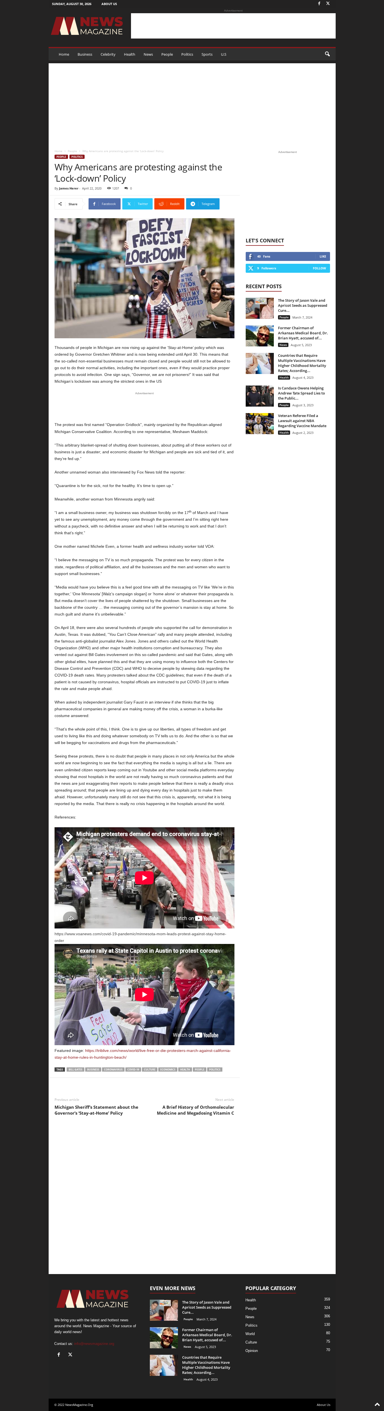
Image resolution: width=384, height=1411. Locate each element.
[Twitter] (328, 4)
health (185, 1069)
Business (85, 54)
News (148, 54)
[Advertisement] (233, 26)
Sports (207, 54)
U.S (223, 54)
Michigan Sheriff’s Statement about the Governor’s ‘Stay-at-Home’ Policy (96, 1110)
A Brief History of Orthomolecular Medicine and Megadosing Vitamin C (195, 1110)
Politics (187, 54)
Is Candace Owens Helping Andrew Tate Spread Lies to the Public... (301, 393)
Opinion (251, 1351)
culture (149, 1069)
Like (323, 256)
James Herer (68, 188)
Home (64, 54)
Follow (319, 268)
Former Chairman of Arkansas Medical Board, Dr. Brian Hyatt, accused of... (303, 333)
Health (129, 54)
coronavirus (113, 1069)
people (199, 1069)
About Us (109, 4)
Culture (251, 1342)
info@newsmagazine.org (94, 1344)
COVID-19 (133, 1069)
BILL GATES (75, 1069)
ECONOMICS (167, 1069)
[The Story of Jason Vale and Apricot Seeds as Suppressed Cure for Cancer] (260, 308)
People (167, 54)
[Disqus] (144, 1199)
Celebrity (108, 54)
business (93, 1069)
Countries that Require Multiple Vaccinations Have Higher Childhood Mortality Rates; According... (302, 363)
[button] (327, 54)
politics (214, 1069)
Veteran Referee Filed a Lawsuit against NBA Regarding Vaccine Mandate (302, 420)
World (250, 1334)
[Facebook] (319, 4)
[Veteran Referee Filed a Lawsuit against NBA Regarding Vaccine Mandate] (260, 423)
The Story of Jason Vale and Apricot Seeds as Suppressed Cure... (302, 305)
